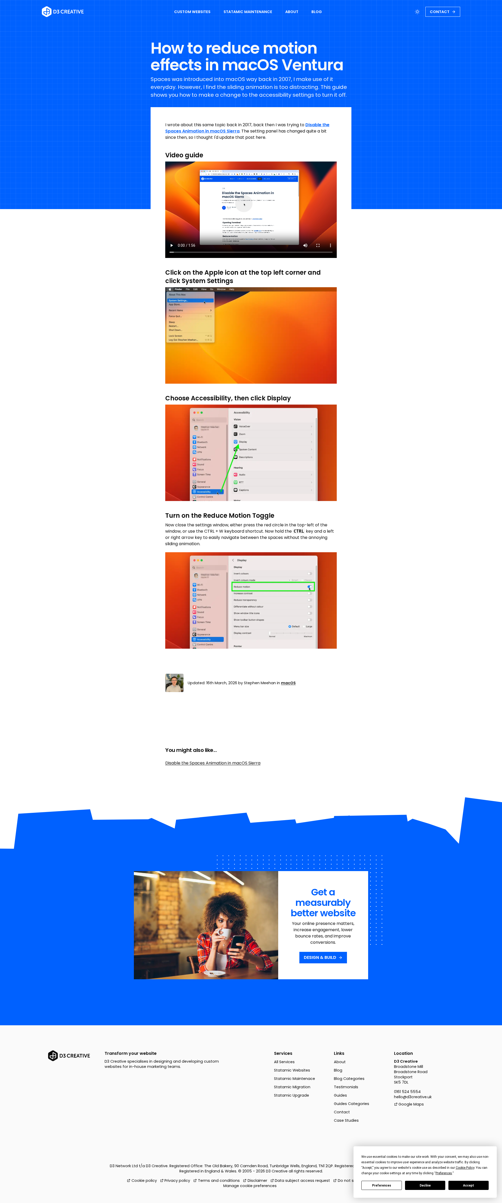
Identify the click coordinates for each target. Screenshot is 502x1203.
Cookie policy (144, 1180)
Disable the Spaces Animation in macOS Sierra (212, 763)
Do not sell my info (355, 1180)
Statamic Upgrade (291, 1095)
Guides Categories (351, 1103)
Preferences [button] (444, 1173)
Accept (468, 1185)
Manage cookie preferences (250, 1185)
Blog (338, 1070)
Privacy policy (177, 1180)
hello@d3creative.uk (413, 1097)
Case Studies (346, 1120)
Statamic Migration (292, 1087)
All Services (284, 1061)
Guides (340, 1095)
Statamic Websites (292, 1070)
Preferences (381, 1185)
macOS (288, 683)
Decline (425, 1185)
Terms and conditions (219, 1180)
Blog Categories (349, 1078)
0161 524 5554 (407, 1091)
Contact (342, 1112)
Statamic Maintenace (294, 1078)
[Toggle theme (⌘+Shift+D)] (417, 12)
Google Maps (411, 1104)
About (340, 1061)
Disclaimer (257, 1180)
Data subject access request (302, 1180)
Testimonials (346, 1087)
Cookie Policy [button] (465, 1168)
